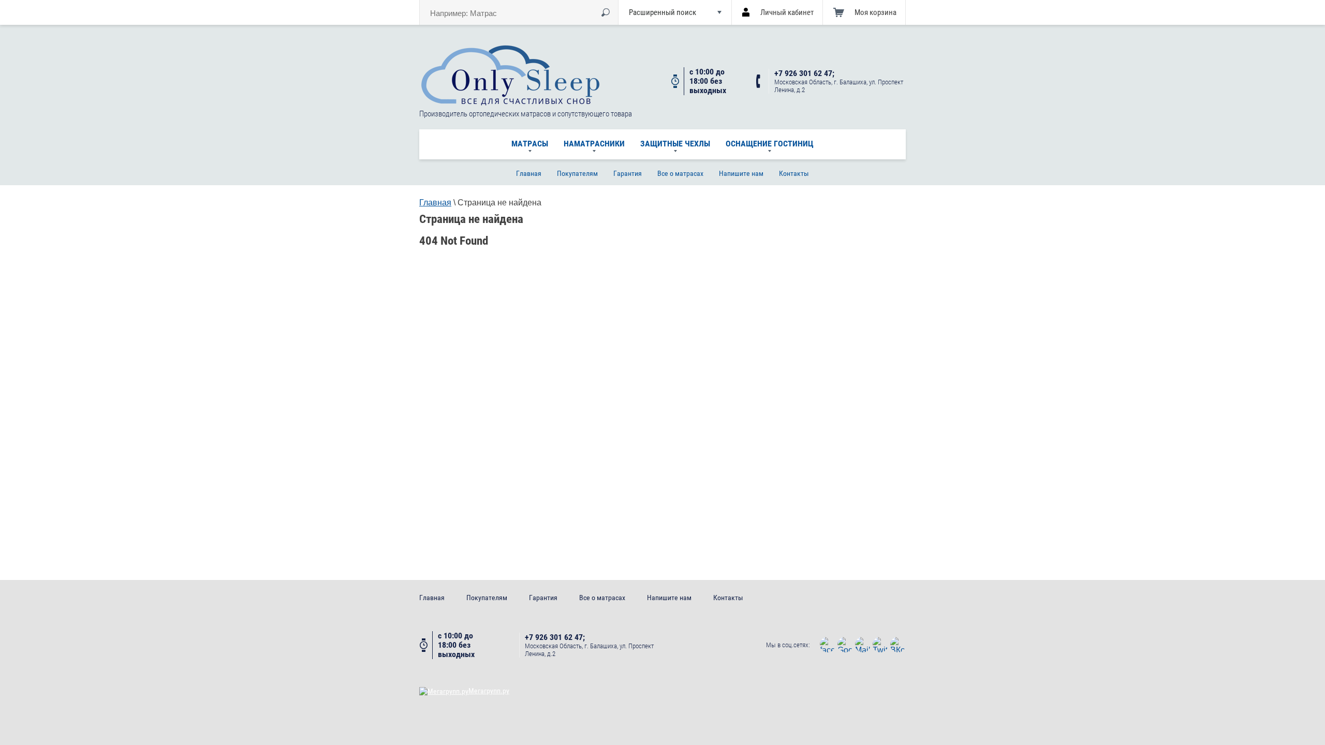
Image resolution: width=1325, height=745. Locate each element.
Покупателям (577, 173)
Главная (528, 173)
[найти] (605, 12)
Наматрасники (594, 143)
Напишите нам (741, 173)
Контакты (794, 173)
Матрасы (529, 143)
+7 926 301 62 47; (804, 73)
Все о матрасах (680, 173)
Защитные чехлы (675, 143)
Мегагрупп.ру (488, 691)
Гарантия (627, 173)
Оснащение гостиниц (770, 143)
